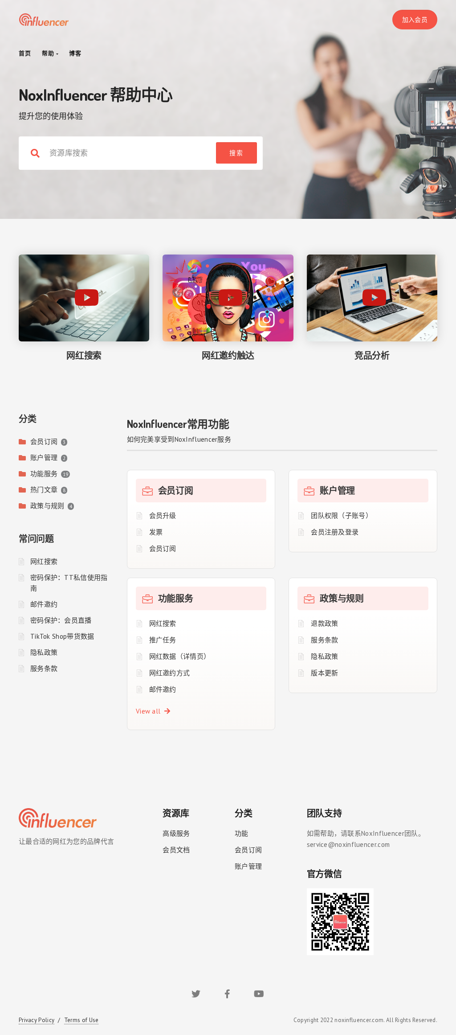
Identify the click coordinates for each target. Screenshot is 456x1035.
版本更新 (324, 673)
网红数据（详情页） (180, 656)
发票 (156, 532)
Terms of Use (81, 1020)
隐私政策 (43, 652)
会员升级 (162, 515)
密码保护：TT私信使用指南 (69, 582)
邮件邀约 (43, 604)
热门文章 (43, 489)
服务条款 (43, 668)
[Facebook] (227, 995)
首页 (25, 53)
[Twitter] (196, 995)
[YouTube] (259, 995)
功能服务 (43, 473)
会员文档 (176, 850)
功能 (241, 833)
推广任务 (162, 640)
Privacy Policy (36, 1020)
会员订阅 (43, 441)
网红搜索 (43, 561)
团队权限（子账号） (341, 515)
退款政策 (324, 623)
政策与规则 (47, 505)
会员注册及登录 (334, 532)
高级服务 (176, 833)
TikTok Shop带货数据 (62, 636)
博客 (75, 53)
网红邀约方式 (169, 673)
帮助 (49, 53)
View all (150, 711)
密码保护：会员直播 (61, 620)
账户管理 (43, 457)
